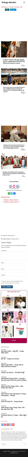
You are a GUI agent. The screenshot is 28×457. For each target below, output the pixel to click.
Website (3, 275)
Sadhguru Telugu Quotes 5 (11, 200)
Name (2, 263)
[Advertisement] (14, 27)
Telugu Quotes (11, 235)
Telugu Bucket (9, 2)
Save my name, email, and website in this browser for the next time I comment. (12, 282)
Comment (4, 251)
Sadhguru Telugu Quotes (12, 239)
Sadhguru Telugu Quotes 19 (11, 202)
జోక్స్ (7, 9)
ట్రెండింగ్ (13, 9)
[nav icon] (24, 2)
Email (2, 269)
